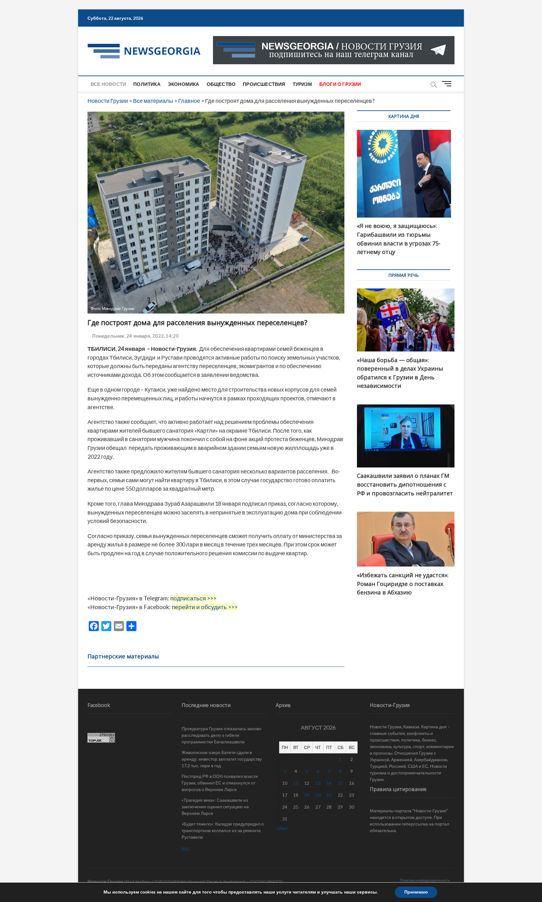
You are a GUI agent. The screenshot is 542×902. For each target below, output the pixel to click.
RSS (185, 849)
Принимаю (416, 892)
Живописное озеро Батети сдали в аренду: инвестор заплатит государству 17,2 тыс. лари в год (222, 759)
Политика (147, 84)
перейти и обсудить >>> (204, 607)
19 (306, 795)
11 (295, 783)
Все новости (108, 84)
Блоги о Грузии (340, 84)
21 (329, 795)
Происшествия (264, 84)
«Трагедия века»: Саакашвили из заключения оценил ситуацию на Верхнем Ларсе (215, 806)
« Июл (282, 828)
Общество (221, 84)
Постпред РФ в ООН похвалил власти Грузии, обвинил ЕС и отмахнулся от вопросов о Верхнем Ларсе (220, 782)
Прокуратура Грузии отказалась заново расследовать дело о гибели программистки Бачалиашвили (221, 735)
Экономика (183, 84)
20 (318, 795)
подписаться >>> (193, 598)
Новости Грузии (105, 881)
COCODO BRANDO (266, 881)
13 (318, 783)
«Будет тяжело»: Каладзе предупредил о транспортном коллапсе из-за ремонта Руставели (223, 830)
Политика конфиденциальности (425, 880)
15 (340, 783)
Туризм (302, 84)
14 (329, 783)
